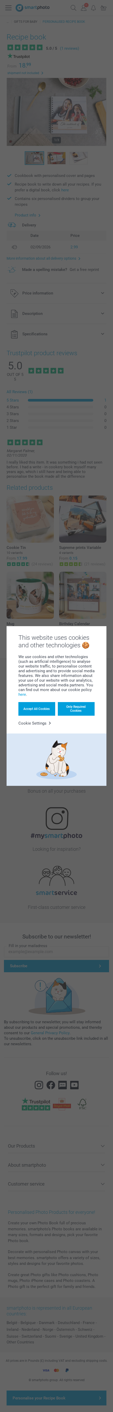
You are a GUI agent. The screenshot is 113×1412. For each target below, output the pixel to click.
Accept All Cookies (36, 709)
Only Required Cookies (76, 708)
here (22, 694)
